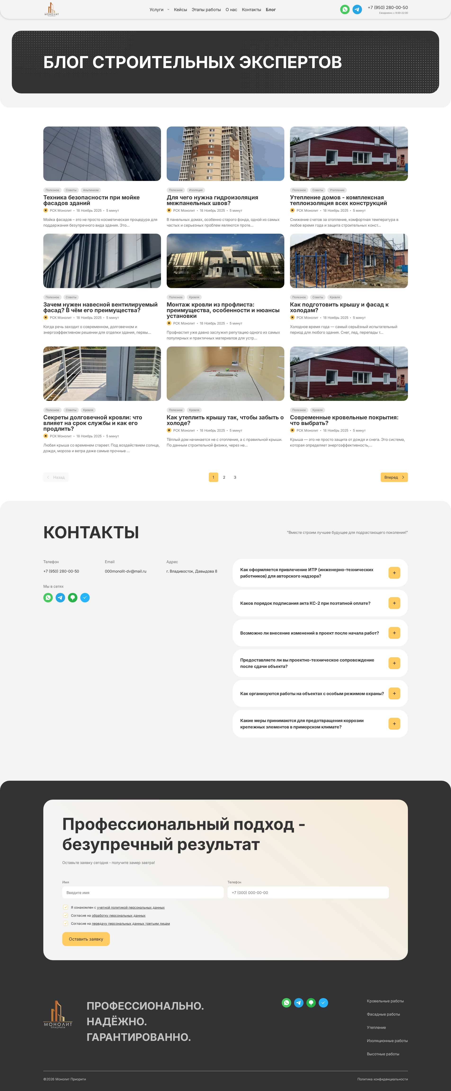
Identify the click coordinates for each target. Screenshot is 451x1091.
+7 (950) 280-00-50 (388, 7)
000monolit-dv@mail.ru (125, 571)
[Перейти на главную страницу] (52, 9)
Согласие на (108, 915)
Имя (65, 882)
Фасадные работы (383, 1014)
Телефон (234, 882)
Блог (271, 9)
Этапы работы (206, 9)
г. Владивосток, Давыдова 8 (191, 571)
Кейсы (180, 9)
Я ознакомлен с (118, 907)
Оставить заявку (86, 939)
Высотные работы (383, 1054)
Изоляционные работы (387, 1040)
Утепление (376, 1027)
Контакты (251, 9)
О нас (231, 9)
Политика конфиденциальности (382, 1079)
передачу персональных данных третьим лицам (131, 923)
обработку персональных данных (119, 915)
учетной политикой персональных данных (131, 907)
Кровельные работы (385, 1001)
